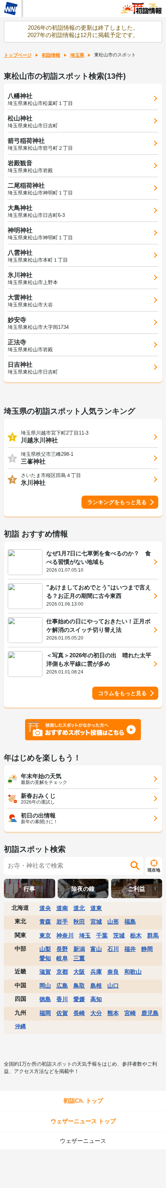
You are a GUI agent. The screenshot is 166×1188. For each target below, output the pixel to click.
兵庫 (96, 971)
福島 (130, 921)
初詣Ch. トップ (83, 1100)
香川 (62, 999)
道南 (62, 908)
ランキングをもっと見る (117, 502)
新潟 (79, 949)
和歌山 (133, 971)
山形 (113, 921)
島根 (96, 985)
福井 (130, 949)
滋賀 (45, 971)
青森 (45, 921)
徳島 (45, 999)
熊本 (113, 1013)
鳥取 (79, 985)
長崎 (79, 1013)
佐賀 (62, 1013)
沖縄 (20, 1026)
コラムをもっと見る (122, 693)
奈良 (113, 971)
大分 (96, 1013)
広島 (62, 985)
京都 (62, 971)
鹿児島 (150, 1013)
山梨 (45, 949)
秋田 (79, 921)
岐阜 (62, 958)
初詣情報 (51, 55)
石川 (113, 949)
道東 (96, 908)
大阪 (79, 971)
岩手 (62, 921)
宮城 (96, 921)
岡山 (45, 985)
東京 (45, 935)
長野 (62, 949)
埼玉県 (77, 55)
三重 (79, 958)
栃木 (136, 935)
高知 (96, 999)
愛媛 (79, 999)
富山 (96, 949)
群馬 (153, 935)
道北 (79, 908)
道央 (45, 908)
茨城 (119, 935)
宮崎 (130, 1013)
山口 (113, 985)
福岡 (45, 1013)
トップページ (18, 55)
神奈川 (65, 935)
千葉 (102, 935)
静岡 (147, 949)
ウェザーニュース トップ (83, 1121)
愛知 (45, 958)
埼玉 (85, 935)
